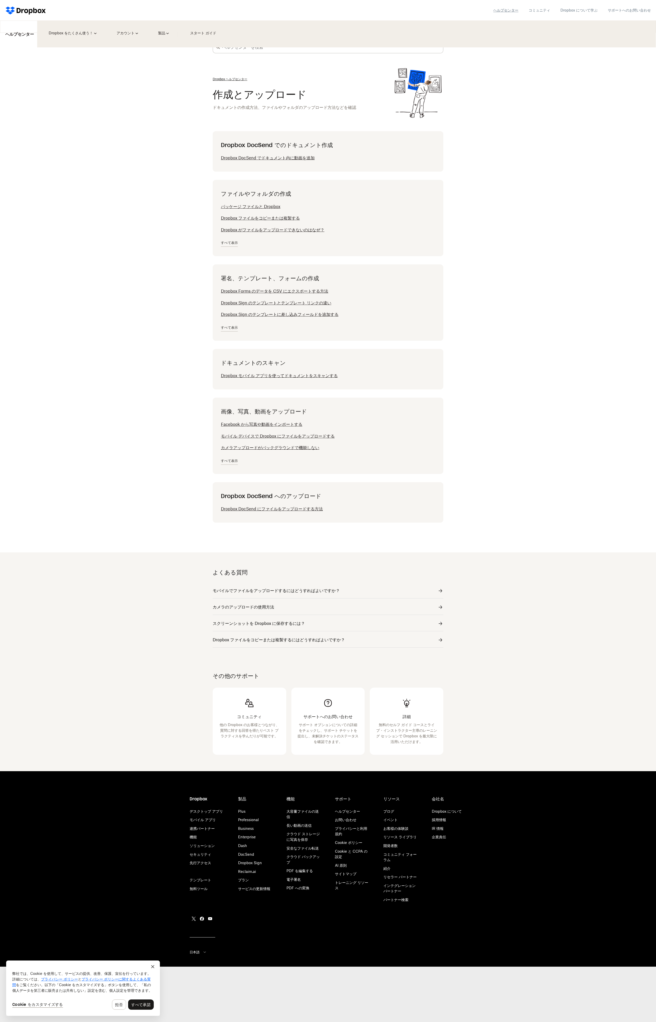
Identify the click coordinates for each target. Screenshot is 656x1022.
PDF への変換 (297, 888)
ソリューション (202, 845)
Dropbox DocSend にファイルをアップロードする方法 (272, 508)
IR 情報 (438, 828)
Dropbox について (447, 811)
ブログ (388, 811)
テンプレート (200, 880)
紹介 (387, 868)
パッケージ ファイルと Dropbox (250, 206)
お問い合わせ (345, 820)
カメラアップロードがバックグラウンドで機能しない (270, 447)
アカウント (127, 29)
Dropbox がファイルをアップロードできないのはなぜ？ (272, 229)
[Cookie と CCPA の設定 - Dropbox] (83, 988)
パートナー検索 (395, 899)
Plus (241, 811)
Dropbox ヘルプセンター (230, 79)
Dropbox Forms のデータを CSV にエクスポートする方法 (274, 291)
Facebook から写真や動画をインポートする (261, 424)
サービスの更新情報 (254, 888)
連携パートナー (202, 828)
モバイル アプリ (203, 820)
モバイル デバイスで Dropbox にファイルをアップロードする (278, 436)
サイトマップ (345, 874)
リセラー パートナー (400, 877)
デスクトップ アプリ (206, 811)
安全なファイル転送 (302, 848)
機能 (193, 837)
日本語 (195, 952)
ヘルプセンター (505, 10)
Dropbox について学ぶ (579, 10)
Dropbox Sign (250, 863)
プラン (243, 880)
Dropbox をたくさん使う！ (71, 29)
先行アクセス (200, 863)
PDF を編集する (299, 871)
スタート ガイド (202, 29)
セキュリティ (200, 854)
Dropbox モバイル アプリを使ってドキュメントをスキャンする (279, 375)
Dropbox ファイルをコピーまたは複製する (260, 218)
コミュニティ (539, 10)
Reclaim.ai (247, 871)
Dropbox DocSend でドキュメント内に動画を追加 (268, 157)
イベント (390, 820)
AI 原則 (341, 865)
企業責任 (439, 837)
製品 (162, 29)
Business (246, 828)
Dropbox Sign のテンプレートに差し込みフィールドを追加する (280, 314)
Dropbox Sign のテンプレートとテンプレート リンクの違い (276, 302)
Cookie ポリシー (348, 842)
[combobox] (332, 47)
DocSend (246, 854)
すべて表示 (229, 243)
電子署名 (293, 879)
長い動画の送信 (299, 825)
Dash (242, 845)
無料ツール (199, 888)
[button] (218, 47)
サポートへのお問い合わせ (629, 10)
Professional (248, 820)
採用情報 (439, 820)
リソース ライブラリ (400, 837)
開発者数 (390, 845)
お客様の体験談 (395, 828)
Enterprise (247, 837)
